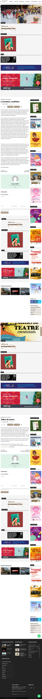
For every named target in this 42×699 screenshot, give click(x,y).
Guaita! (32, 312)
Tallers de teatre (4, 171)
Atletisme (3, 674)
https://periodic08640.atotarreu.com (15, 185)
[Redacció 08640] (15, 179)
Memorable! (4, 676)
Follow (36, 300)
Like (32, 300)
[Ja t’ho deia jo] (25, 291)
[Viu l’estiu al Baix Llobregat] (5, 291)
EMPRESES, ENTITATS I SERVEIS (11, 6)
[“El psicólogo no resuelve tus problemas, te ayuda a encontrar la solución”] (17, 654)
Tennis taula (4, 678)
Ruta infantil (27, 171)
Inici (2, 6)
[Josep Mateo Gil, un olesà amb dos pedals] (17, 649)
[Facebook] (29, 688)
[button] (40, 1)
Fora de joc (32, 314)
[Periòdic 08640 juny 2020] (17, 645)
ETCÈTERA (13, 292)
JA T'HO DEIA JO (23, 292)
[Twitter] (34, 688)
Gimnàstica (4, 670)
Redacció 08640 (15, 183)
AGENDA (3, 291)
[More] (21, 107)
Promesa (3, 672)
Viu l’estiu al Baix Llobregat (5, 294)
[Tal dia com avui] (15, 291)
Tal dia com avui (14, 294)
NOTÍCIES (4, 6)
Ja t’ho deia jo (23, 294)
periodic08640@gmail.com (21, 694)
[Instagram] (31, 688)
